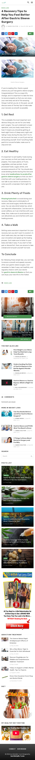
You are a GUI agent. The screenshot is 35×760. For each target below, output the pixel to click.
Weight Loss (5, 7)
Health (6, 475)
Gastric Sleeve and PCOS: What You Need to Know (23, 427)
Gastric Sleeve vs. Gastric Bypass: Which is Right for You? (23, 383)
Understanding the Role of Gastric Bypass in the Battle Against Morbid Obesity (23, 367)
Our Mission (21, 749)
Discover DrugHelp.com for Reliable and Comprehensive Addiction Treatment (19, 659)
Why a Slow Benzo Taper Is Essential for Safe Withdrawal (20, 650)
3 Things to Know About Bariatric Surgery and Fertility (23, 440)
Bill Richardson (21, 387)
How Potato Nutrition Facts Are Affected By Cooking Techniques (15, 562)
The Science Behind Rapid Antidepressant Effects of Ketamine (19, 641)
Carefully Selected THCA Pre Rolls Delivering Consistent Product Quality (17, 541)
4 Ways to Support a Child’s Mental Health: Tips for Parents (21, 669)
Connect (12, 749)
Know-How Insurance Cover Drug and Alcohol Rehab (21, 677)
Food (5, 558)
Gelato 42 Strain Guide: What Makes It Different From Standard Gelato (17, 479)
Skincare (7, 496)
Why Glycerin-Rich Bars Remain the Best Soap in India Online (16, 499)
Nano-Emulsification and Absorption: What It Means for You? (16, 520)
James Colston (12, 26)
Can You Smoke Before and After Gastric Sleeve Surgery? (23, 414)
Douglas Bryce (20, 356)
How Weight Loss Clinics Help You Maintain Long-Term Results (23, 352)
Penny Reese (19, 418)
